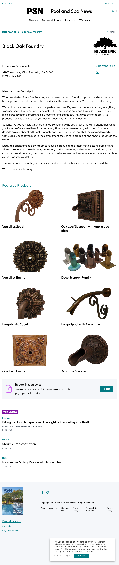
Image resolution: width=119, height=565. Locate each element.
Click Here (97, 72)
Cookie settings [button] (62, 555)
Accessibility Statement (92, 509)
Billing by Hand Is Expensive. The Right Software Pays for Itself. (46, 422)
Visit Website (103, 65)
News (32, 20)
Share (112, 32)
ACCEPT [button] (81, 556)
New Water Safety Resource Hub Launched (32, 462)
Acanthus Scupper (74, 371)
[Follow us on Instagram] (47, 492)
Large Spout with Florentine (80, 324)
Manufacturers (10, 32)
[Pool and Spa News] (59, 11)
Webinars (84, 20)
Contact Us (65, 509)
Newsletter (111, 3)
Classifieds (7, 3)
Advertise (53, 508)
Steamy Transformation (19, 444)
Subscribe (7, 526)
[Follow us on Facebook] (42, 492)
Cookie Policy (110, 509)
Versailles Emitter (14, 277)
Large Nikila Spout (15, 324)
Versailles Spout (13, 226)
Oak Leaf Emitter (14, 371)
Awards (69, 20)
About (43, 508)
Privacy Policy (76, 509)
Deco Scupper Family (76, 277)
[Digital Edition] (12, 513)
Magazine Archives (10, 530)
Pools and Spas (50, 20)
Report (106, 388)
